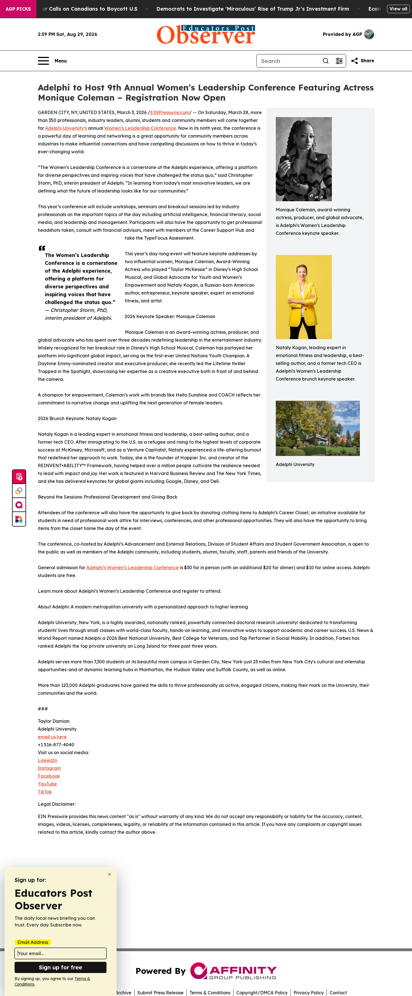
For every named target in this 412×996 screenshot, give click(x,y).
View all (398, 8)
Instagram (49, 768)
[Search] (325, 60)
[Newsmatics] (19, 519)
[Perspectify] (19, 491)
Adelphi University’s (66, 128)
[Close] (109, 874)
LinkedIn (47, 760)
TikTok (45, 792)
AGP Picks (18, 9)
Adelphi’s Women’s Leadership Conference (132, 567)
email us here (52, 737)
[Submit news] (19, 477)
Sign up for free (60, 967)
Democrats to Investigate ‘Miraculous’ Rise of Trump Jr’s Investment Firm (252, 9)
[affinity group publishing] (19, 505)
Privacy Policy (308, 992)
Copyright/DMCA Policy (262, 992)
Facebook (49, 776)
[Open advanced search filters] (339, 60)
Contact (338, 992)
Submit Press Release (160, 992)
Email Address (32, 942)
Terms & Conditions (209, 992)
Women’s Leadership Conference (140, 128)
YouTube (47, 784)
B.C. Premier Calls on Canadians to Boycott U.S (76, 9)
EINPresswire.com (169, 112)
